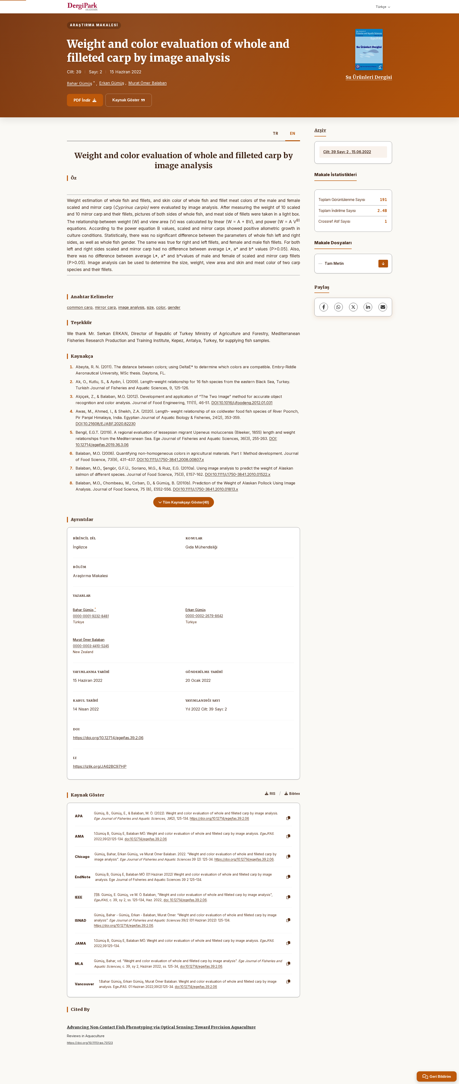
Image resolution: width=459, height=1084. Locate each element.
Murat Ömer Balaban (147, 83)
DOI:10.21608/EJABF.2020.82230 (106, 423)
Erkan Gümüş (111, 83)
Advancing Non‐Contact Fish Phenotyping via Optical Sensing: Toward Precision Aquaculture (161, 1027)
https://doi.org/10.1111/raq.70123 (90, 1043)
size (150, 307)
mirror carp (105, 307)
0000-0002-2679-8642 (204, 616)
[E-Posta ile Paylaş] (382, 307)
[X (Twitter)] (353, 307)
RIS (272, 793)
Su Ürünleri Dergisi (369, 77)
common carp (80, 307)
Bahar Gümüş (79, 83)
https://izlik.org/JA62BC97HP (99, 766)
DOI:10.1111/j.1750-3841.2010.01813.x (205, 489)
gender (174, 307)
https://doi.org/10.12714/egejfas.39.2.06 (108, 737)
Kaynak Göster (125, 100)
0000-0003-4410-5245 (91, 646)
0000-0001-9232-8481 (91, 616)
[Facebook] (323, 307)
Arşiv (320, 130)
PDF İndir (82, 100)
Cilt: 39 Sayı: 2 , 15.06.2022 (347, 152)
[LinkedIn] (368, 307)
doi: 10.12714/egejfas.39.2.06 (185, 900)
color (160, 307)
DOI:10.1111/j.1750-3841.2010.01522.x (237, 474)
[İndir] (383, 263)
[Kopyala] (288, 818)
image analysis (131, 307)
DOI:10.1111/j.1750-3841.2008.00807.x (170, 459)
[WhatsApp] (338, 307)
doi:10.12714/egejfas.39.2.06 (146, 839)
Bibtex (294, 793)
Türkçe (381, 7)
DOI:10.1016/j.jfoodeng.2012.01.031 (242, 402)
